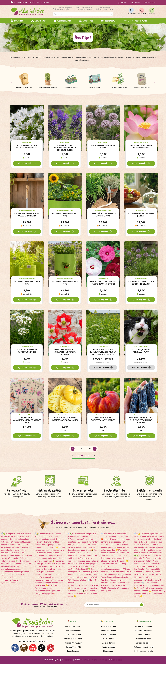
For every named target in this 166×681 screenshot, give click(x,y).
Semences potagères (143, 626)
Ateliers (137, 2)
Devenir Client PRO (73, 647)
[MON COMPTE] (131, 10)
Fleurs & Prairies (143, 635)
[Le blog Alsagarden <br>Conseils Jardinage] (77, 8)
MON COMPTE (131, 14)
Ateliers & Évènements (73, 639)
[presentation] (12, 82)
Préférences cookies (116, 660)
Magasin (124, 2)
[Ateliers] (132, 2)
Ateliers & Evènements (118, 88)
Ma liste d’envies (108, 643)
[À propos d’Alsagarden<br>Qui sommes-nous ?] (54, 8)
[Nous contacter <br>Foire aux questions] (97, 8)
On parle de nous (67, 660)
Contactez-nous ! (73, 651)
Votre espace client (108, 626)
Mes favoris (142, 14)
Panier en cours (108, 647)
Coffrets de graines (143, 643)
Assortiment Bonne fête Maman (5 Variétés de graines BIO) (27, 420)
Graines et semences (24, 88)
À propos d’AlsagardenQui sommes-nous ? (64, 8)
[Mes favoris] (141, 10)
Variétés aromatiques (143, 630)
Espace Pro (151, 2)
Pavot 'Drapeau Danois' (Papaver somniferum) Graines (65, 352)
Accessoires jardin (143, 639)
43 (90, 449)
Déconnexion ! (108, 651)
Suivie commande (108, 630)
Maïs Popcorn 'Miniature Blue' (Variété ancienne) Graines (141, 420)
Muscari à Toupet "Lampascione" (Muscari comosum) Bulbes (65, 147)
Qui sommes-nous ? (73, 626)
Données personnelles (99, 660)
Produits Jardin (71, 88)
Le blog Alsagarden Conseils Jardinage (86, 8)
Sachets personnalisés (143, 651)
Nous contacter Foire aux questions (106, 8)
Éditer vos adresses (108, 639)
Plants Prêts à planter (48, 88)
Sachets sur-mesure (142, 88)
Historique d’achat (108, 635)
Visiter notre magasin (73, 643)
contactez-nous (122, 497)
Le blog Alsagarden (73, 635)
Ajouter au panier (25, 163)
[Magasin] (119, 2)
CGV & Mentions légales (82, 660)
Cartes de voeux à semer (143, 647)
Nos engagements (73, 630)
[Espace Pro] (145, 2)
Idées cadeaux (94, 88)
